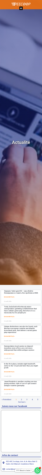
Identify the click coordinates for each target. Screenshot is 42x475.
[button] (21, 8)
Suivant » (22, 402)
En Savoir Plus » (9, 297)
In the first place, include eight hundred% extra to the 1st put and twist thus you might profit (21, 366)
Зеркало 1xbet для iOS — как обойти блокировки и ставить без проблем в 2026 (21, 292)
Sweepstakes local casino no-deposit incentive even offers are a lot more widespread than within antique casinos (19, 348)
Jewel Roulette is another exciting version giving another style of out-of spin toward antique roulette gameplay (20, 383)
